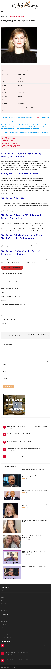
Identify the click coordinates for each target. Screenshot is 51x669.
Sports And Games (5, 607)
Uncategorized (4, 610)
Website (5, 378)
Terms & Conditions (6, 637)
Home (2, 631)
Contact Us (4, 621)
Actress (3, 591)
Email (5, 371)
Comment (6, 350)
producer (5, 327)
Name (5, 364)
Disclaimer (3, 624)
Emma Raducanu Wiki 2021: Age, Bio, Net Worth (18, 434)
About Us (3, 618)
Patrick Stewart (22, 107)
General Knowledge (6, 594)
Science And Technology (7, 603)
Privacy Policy (4, 634)
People (2, 600)
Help (2, 627)
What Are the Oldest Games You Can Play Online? (19, 441)
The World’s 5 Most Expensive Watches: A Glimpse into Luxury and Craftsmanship (27, 426)
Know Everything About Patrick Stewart (13, 335)
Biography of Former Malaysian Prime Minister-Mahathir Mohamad (23, 448)
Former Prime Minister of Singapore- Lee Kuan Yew (19, 456)
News (2, 597)
